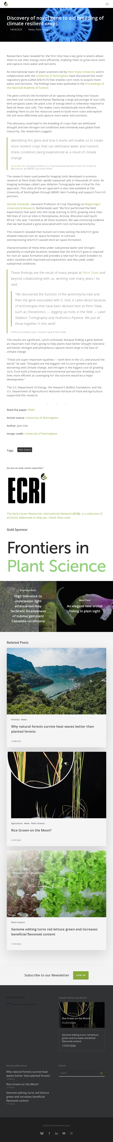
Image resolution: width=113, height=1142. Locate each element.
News (31, 29)
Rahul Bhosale (18, 166)
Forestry (15, 719)
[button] (107, 3)
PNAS (31, 410)
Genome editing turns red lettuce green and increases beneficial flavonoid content (27, 1096)
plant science (24, 449)
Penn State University (81, 72)
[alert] (29, 1004)
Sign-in (80, 975)
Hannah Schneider (18, 204)
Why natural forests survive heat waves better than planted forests (28, 1073)
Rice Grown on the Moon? (22, 1084)
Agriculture (17, 823)
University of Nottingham (52, 76)
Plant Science (43, 29)
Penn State (91, 272)
